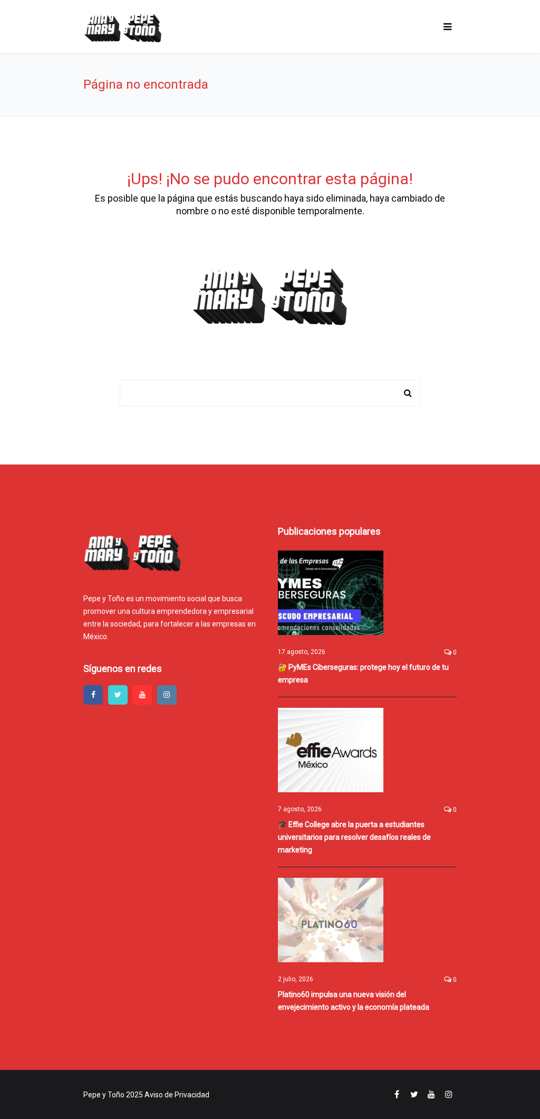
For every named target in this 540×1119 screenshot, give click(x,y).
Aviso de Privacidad (176, 1094)
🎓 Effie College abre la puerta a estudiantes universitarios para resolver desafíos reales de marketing (354, 837)
